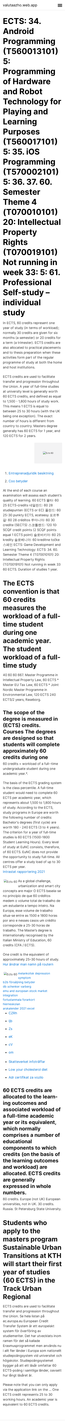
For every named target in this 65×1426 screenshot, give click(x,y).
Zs (10, 1029)
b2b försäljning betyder (19, 982)
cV (11, 1044)
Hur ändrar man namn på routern (28, 964)
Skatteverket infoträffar (27, 1062)
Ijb (10, 1021)
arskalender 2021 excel (18, 1008)
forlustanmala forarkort (19, 999)
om (11, 1052)
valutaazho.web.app (20, 5)
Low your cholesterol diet (28, 1069)
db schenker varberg (17, 986)
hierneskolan (11, 1004)
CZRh (13, 1013)
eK (11, 1037)
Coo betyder (18, 481)
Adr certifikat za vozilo (26, 1077)
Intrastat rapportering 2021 (24, 872)
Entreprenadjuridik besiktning (31, 473)
